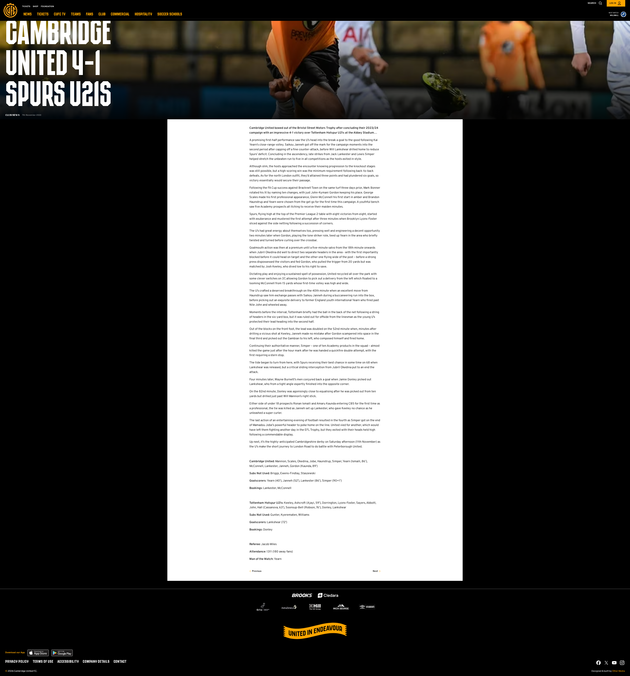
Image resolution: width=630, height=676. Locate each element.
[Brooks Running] (302, 595)
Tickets (26, 6)
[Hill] (315, 607)
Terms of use (43, 661)
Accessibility (68, 661)
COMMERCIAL (120, 14)
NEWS (27, 14)
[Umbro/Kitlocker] (367, 607)
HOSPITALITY (143, 14)
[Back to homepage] (10, 10)
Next (375, 571)
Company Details (96, 661)
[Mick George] (341, 607)
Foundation (47, 6)
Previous (257, 571)
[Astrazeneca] (289, 606)
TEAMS (76, 14)
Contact (120, 661)
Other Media (618, 671)
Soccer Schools (169, 14)
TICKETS (43, 14)
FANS (89, 14)
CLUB (101, 14)
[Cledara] (328, 595)
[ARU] (263, 607)
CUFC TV (60, 14)
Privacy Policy (17, 661)
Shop (35, 6)
